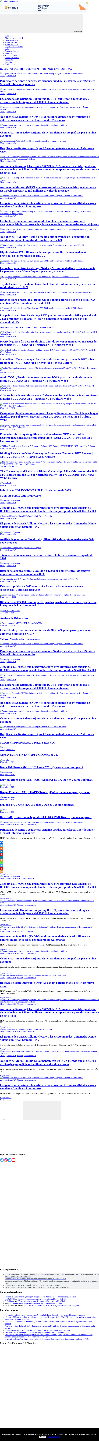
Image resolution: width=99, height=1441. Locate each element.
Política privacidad (12, 58)
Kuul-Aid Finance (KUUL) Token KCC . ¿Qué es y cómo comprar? (41, 767)
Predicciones (9, 64)
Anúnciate (9, 60)
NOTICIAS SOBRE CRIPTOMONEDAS (21, 496)
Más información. (53, 1437)
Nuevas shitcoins (11, 40)
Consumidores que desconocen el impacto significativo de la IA (42, 1299)
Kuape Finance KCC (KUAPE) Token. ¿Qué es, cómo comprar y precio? (45, 792)
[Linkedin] (1, 851)
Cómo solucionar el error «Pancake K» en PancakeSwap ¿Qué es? (37, 1303)
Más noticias (21, 878)
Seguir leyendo (5, 874)
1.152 (9, 1100)
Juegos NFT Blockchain (14, 47)
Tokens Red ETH (11, 45)
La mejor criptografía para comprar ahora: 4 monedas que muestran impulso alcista (45, 1297)
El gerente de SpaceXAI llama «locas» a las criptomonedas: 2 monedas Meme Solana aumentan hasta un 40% (46, 1339)
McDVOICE (10, 1299)
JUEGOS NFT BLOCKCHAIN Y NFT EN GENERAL (27, 327)
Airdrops (8, 53)
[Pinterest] (1, 854)
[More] (2, 871)
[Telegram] (1, 865)
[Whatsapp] (1, 862)
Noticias (31, 878)
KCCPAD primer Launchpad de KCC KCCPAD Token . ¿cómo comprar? (46, 817)
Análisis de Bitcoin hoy (14, 618)
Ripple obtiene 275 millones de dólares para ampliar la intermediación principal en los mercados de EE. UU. (43, 254)
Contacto (8, 62)
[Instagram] (6, 1160)
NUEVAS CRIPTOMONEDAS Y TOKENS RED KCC (27, 742)
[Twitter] (1, 845)
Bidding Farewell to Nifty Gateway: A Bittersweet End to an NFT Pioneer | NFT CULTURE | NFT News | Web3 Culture (46, 455)
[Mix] (1, 860)
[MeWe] (1, 857)
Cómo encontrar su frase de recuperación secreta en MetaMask (41, 1301)
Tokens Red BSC (11, 42)
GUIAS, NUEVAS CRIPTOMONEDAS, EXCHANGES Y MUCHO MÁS (36, 69)
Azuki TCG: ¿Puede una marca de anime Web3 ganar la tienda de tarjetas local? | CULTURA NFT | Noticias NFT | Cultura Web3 (46, 379)
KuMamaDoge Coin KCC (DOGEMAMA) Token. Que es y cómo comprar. (46, 779)
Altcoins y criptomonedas (14, 38)
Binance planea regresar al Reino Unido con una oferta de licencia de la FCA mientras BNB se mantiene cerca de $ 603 (47, 301)
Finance (8, 1297)
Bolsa (7, 49)
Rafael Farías (10, 1301)
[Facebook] (1, 842)
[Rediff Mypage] (1, 868)
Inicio (7, 36)
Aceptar (42, 1437)
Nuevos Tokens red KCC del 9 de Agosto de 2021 (30, 754)
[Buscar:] (11, 1119)
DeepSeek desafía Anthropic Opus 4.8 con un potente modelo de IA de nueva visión (37, 1332)
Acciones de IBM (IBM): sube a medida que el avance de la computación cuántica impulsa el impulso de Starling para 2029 (45, 238)
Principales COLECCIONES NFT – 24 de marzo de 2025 (35, 490)
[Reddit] (1, 848)
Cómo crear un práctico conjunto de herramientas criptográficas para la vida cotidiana (37, 1330)
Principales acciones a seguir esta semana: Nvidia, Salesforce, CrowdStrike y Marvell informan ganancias (45, 1315)
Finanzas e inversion (12, 51)
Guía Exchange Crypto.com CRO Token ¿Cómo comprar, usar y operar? (52, 1305)
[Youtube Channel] (13, 1160)
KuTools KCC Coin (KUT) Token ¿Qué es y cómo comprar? (37, 804)
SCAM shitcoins (11, 55)
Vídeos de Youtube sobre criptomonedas (19, 639)
